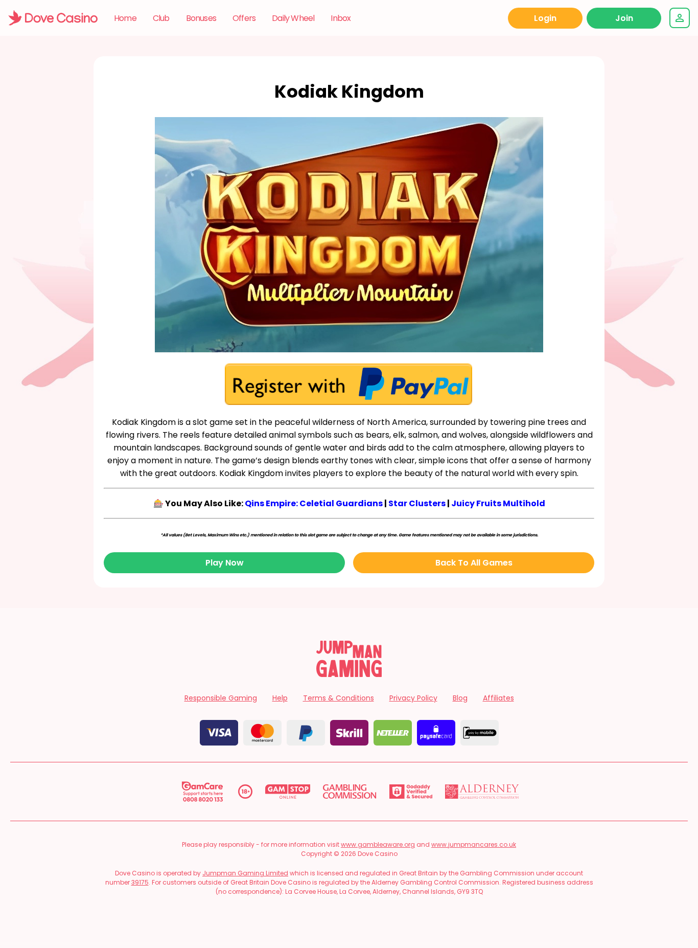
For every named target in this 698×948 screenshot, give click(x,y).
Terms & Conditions (338, 698)
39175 (140, 882)
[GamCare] (202, 791)
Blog (460, 698)
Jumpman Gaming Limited (245, 873)
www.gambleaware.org (378, 844)
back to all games (474, 563)
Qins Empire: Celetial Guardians (314, 503)
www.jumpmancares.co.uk (473, 844)
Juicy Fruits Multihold (498, 503)
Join (624, 18)
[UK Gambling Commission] (349, 791)
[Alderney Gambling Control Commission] (482, 791)
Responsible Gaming (220, 698)
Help (280, 698)
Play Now (224, 563)
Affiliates (498, 698)
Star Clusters (417, 503)
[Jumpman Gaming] (349, 674)
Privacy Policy (413, 698)
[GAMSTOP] (288, 791)
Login (545, 18)
